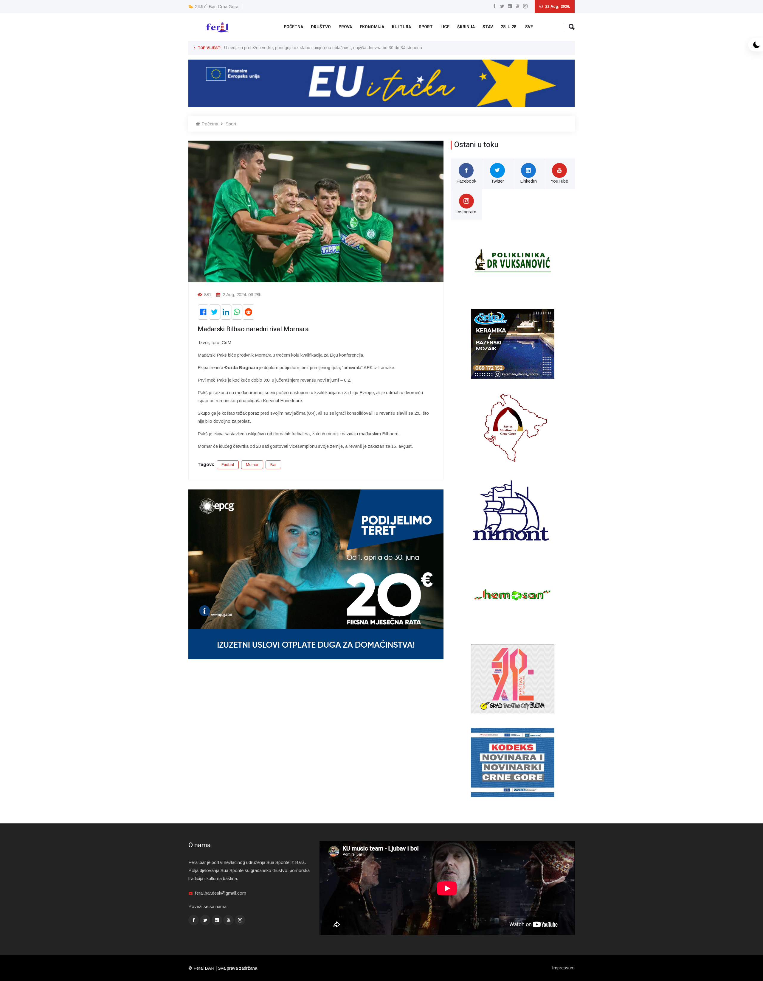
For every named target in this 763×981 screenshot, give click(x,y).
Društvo (321, 27)
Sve (529, 27)
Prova (345, 27)
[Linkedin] (510, 6)
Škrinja (466, 27)
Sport (426, 27)
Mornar (252, 464)
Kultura (401, 27)
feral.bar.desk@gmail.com (220, 893)
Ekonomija (372, 27)
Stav (488, 27)
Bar (273, 464)
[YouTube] (517, 6)
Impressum (563, 967)
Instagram (466, 211)
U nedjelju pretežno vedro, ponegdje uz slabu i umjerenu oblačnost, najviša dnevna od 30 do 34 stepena (323, 47)
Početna (293, 27)
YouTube (559, 181)
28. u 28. (509, 27)
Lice (445, 27)
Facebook (466, 181)
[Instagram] (525, 6)
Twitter (497, 181)
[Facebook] (494, 6)
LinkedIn (528, 181)
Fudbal (227, 464)
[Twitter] (502, 6)
